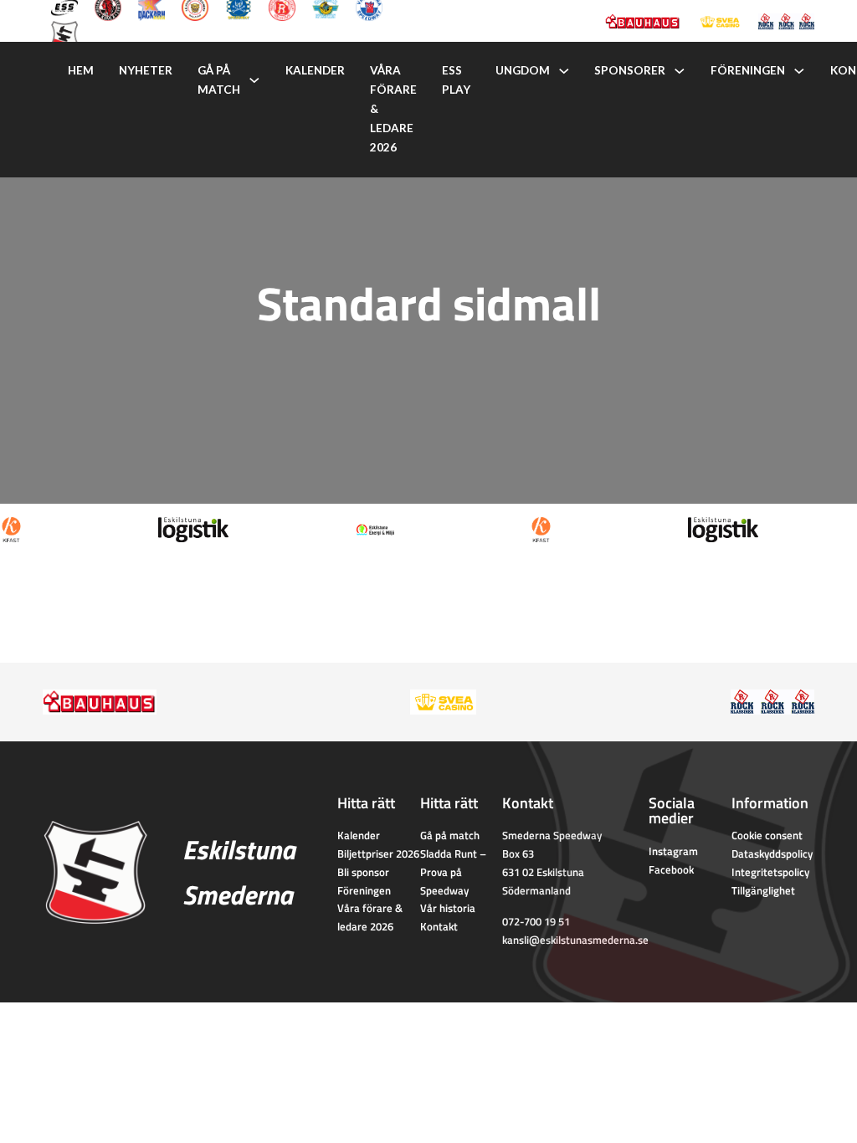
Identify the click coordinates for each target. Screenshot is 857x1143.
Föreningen (748, 70)
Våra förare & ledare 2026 (393, 109)
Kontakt (439, 926)
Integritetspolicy (770, 872)
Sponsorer (629, 70)
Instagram (673, 851)
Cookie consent (767, 835)
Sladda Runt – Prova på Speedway (453, 872)
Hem (81, 70)
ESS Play (456, 80)
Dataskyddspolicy (772, 853)
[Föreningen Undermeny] (799, 71)
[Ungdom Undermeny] (564, 71)
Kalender (315, 70)
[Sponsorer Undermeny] (679, 71)
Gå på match (219, 80)
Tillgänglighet (763, 890)
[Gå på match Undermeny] (254, 80)
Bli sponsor (363, 872)
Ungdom (522, 70)
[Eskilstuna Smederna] (64, 32)
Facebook (671, 869)
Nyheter (145, 70)
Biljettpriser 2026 (378, 853)
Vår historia (447, 908)
